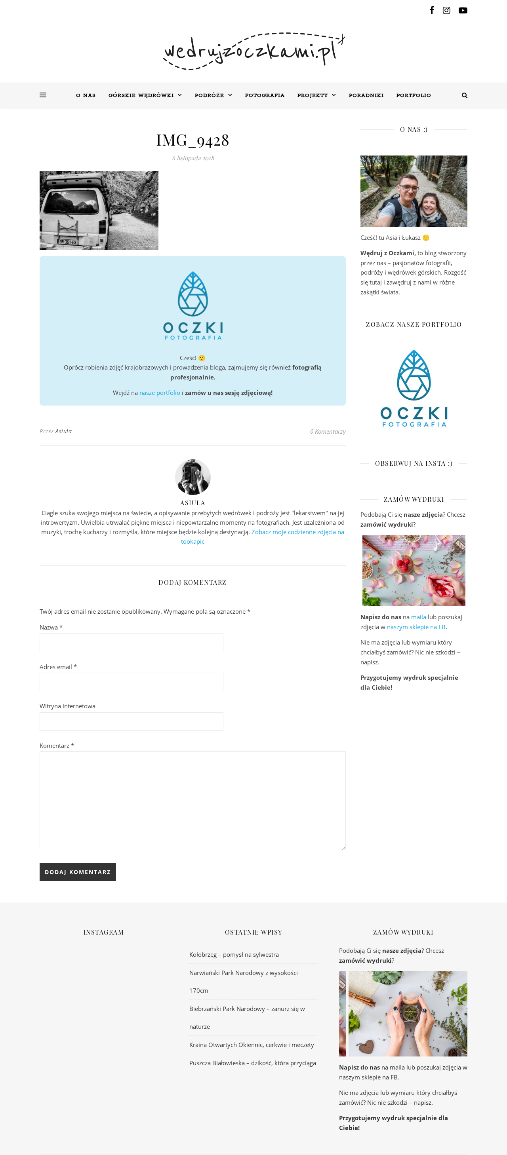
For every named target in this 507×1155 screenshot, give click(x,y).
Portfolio (413, 95)
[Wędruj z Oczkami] (253, 51)
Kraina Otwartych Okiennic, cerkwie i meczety (251, 1045)
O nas (86, 95)
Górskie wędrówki (141, 95)
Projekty (312, 95)
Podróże (209, 95)
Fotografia (265, 95)
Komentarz (57, 745)
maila (418, 617)
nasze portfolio (159, 392)
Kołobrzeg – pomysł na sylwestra (234, 954)
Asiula (63, 431)
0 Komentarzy (328, 431)
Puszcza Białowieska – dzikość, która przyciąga (252, 1063)
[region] (413, 570)
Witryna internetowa (67, 706)
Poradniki (366, 95)
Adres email (58, 667)
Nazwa (51, 627)
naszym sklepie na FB (416, 627)
